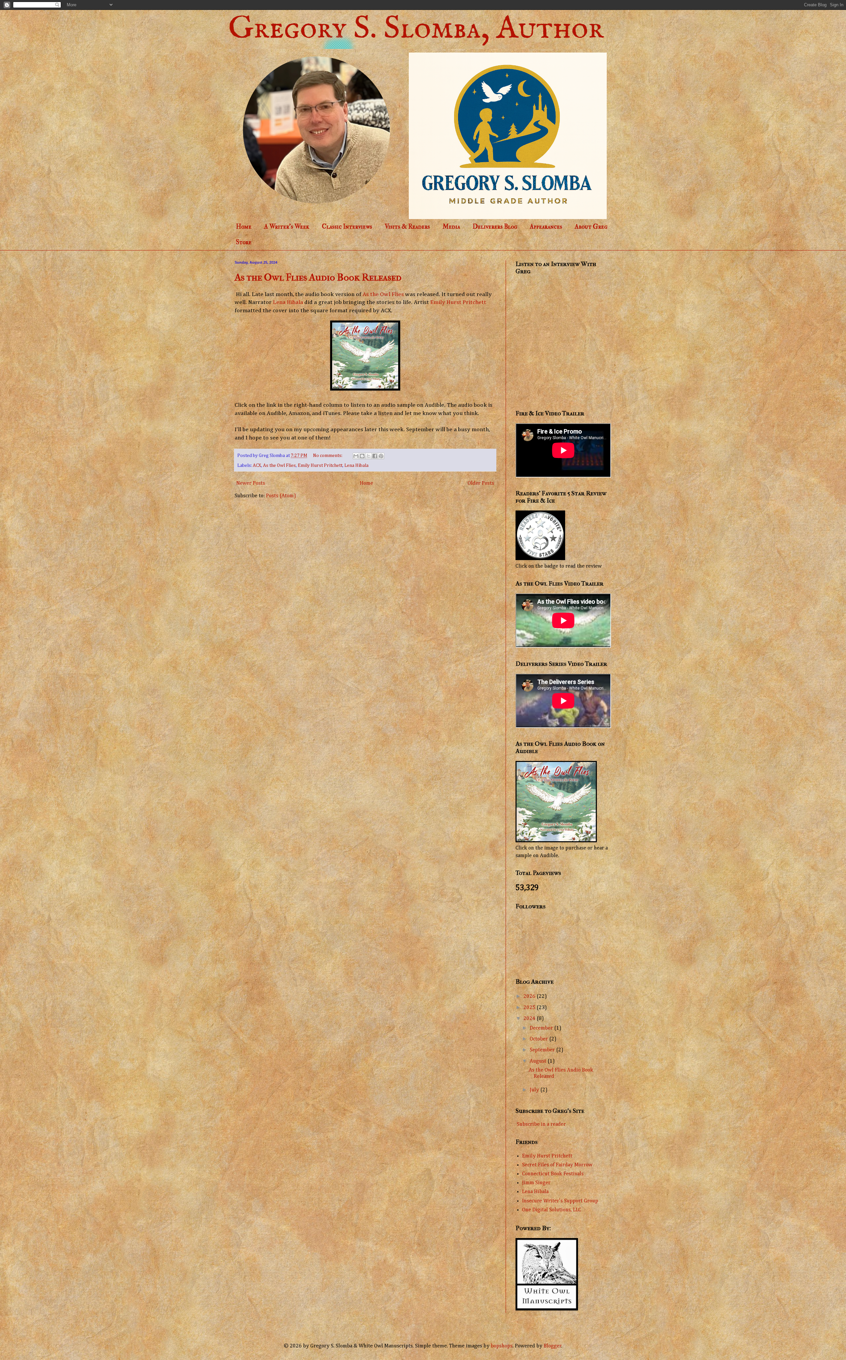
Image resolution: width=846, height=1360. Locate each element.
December (542, 1028)
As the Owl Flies (383, 294)
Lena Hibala (288, 302)
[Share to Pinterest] (381, 456)
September (543, 1050)
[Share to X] (368, 456)
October (539, 1039)
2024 (530, 1018)
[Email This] (356, 456)
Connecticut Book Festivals (553, 1174)
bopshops (502, 1346)
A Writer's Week (286, 227)
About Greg (591, 227)
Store (243, 242)
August (539, 1061)
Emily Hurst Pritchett (458, 302)
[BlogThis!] (362, 456)
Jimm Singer (536, 1183)
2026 (530, 996)
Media (451, 227)
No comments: (328, 455)
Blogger (552, 1346)
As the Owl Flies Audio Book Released (318, 277)
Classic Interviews (347, 227)
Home (243, 227)
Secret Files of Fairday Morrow (557, 1165)
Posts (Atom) (281, 496)
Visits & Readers (407, 227)
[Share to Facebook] (374, 456)
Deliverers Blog (495, 227)
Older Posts (481, 483)
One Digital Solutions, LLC (551, 1210)
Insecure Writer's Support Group (560, 1201)
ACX (257, 465)
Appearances (546, 227)
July (535, 1090)
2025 (530, 1007)
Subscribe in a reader (541, 1124)
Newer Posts (250, 483)
